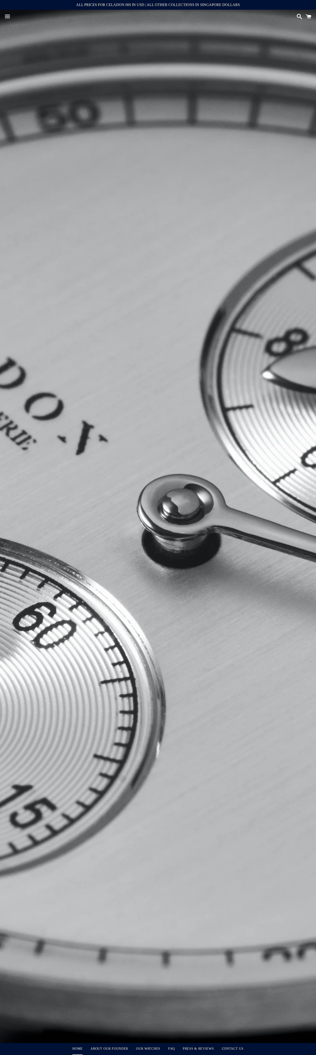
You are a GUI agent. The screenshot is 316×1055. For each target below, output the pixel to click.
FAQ (171, 1048)
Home (77, 1048)
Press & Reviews (198, 1048)
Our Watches (148, 1048)
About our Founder (109, 1048)
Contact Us (233, 1048)
